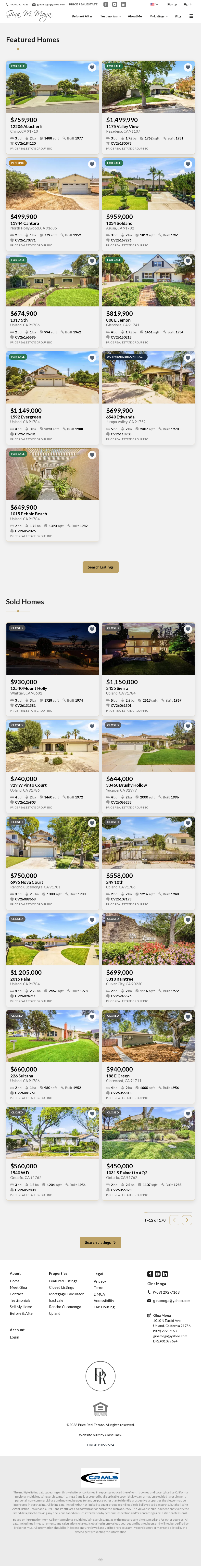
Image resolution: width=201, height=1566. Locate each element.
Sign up (172, 4)
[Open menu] (191, 16)
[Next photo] (93, 86)
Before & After (82, 16)
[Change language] (154, 4)
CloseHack (113, 1435)
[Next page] (187, 1220)
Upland (54, 1313)
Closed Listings (61, 1287)
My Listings (157, 16)
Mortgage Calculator (66, 1294)
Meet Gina (18, 1287)
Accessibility (104, 1300)
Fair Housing (104, 1307)
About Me (135, 16)
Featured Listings (63, 1281)
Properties (58, 1273)
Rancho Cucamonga (65, 1306)
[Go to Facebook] (105, 4)
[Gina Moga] (101, 1376)
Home (14, 1281)
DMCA (99, 1294)
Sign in (187, 4)
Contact (16, 1294)
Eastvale (56, 1300)
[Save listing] (92, 67)
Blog (178, 16)
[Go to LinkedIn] (123, 4)
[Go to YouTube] (114, 4)
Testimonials (108, 16)
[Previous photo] (12, 86)
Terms (98, 1287)
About (15, 1273)
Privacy (100, 1281)
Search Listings (100, 567)
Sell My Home (21, 1306)
